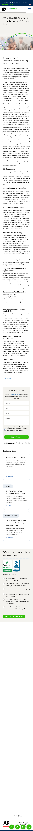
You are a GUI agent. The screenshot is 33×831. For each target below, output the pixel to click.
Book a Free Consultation (12, 616)
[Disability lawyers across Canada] (30, 4)
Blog (14, 58)
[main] (16, 413)
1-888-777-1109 (8, 4)
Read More (9, 477)
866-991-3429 (15, 395)
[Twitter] (22, 443)
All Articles (8, 378)
